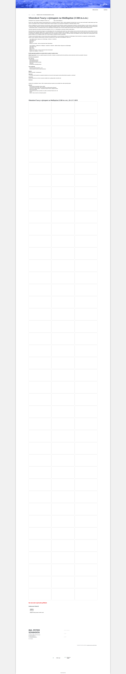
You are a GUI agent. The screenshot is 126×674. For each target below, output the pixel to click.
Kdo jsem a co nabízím (50, 4)
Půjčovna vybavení (69, 4)
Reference (63, 4)
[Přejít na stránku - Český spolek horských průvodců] (58, 658)
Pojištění (76, 4)
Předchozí (95, 9)
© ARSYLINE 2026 (63, 672)
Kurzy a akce (57, 4)
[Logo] (103, 4)
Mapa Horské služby (82, 4)
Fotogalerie (90, 4)
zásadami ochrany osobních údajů (92, 645)
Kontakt (95, 4)
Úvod (29, 14)
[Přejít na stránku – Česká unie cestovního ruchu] (68, 658)
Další (105, 9)
